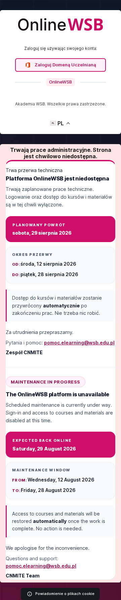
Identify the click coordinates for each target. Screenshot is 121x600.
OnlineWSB (60, 82)
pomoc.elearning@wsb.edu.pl (79, 342)
